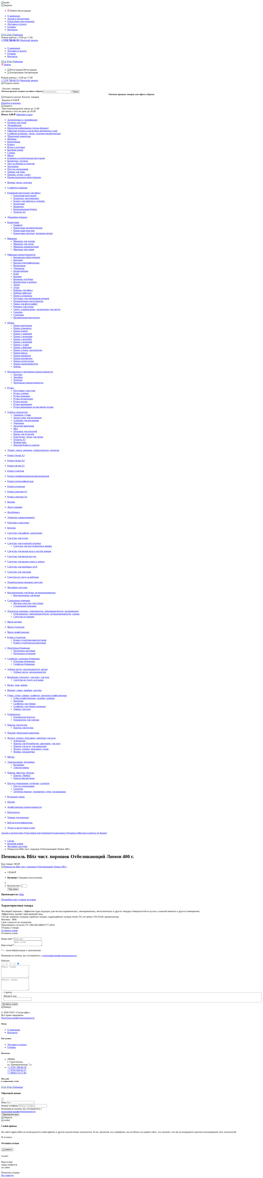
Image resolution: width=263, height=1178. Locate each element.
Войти (14, 10)
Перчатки (18, 701)
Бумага (11, 144)
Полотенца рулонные (24, 653)
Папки (10, 322)
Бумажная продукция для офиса (23, 193)
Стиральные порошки (18, 600)
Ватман (11, 502)
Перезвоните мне (10, 1114)
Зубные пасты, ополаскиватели (29, 672)
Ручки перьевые (21, 396)
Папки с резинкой (22, 342)
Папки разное (20, 331)
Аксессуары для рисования (27, 417)
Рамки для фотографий (25, 304)
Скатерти (18, 789)
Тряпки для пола (22, 709)
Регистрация (24, 10)
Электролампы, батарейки (21, 762)
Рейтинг (5, 960)
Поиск (75, 92)
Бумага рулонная (16, 486)
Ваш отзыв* (7, 945)
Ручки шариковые (22, 404)
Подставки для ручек (24, 390)
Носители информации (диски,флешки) (28, 128)
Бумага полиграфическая (20, 481)
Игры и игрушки (16, 147)
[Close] (2, 1099)
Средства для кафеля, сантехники (24, 533)
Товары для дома (16, 172)
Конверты (18, 206)
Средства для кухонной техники (24, 543)
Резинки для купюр (23, 306)
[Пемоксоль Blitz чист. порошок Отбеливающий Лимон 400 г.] (34, 866)
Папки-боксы (20, 353)
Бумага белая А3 (16, 455)
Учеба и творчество (17, 412)
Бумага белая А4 (16, 460)
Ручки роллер (20, 401)
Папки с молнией (22, 339)
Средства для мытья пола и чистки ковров (29, 551)
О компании (13, 16)
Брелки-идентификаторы (26, 262)
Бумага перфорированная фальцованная (28, 476)
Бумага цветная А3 (17, 491)
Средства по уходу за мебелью (23, 577)
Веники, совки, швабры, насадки (24, 690)
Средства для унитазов (19, 572)
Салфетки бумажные (24, 664)
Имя (3, 1102)
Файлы (17, 366)
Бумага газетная (15, 471)
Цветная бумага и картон (26, 445)
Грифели (17, 225)
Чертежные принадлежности (28, 382)
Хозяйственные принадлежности (24, 807)
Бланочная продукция (24, 195)
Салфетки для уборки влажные (29, 706)
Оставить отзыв (9, 930)
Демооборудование (17, 217)
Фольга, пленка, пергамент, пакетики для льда (31, 738)
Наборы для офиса (23, 290)
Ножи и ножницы (22, 295)
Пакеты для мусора (17, 725)
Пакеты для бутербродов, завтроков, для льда (36, 743)
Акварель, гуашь (22, 415)
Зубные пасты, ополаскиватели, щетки (27, 669)
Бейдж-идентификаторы (20, 822)
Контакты (12, 29)
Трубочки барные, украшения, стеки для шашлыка (39, 791)
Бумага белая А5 (16, 465)
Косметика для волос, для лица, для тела (28, 677)
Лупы (16, 287)
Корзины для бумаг (23, 279)
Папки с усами (21, 344)
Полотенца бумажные (18, 648)
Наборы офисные (22, 293)
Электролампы (21, 767)
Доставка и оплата (16, 24)
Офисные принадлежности (21, 254)
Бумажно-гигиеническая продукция (26, 158)
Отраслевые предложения (20, 21)
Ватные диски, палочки (19, 182)
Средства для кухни (17, 538)
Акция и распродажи (18, 18)
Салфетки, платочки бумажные (23, 658)
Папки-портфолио (22, 358)
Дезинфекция (14, 125)
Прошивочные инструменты (28, 301)
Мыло (10, 155)
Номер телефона (9, 1105)
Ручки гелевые (21, 393)
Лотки (16, 284)
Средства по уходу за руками (28, 680)
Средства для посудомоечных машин (32, 546)
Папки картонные (22, 325)
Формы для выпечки (24, 751)
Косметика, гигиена (17, 161)
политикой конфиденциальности (59, 955)
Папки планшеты (22, 328)
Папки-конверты (22, 355)
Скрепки (18, 312)
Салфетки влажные (17, 187)
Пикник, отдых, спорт (18, 174)
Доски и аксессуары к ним (21, 827)
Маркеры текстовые (23, 249)
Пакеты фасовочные (24, 778)
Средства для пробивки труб (22, 566)
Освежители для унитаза (26, 719)
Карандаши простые (24, 230)
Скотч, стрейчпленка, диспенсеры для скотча (36, 309)
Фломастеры (19, 442)
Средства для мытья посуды (21, 556)
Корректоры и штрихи (25, 282)
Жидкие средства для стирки (28, 603)
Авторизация (30, 72)
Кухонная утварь (16, 796)
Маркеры (12, 238)
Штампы (11, 139)
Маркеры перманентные (26, 246)
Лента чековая (14, 507)
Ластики (17, 374)
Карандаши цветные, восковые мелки (33, 233)
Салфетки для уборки (24, 703)
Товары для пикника (18, 817)
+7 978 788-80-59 (10, 80)
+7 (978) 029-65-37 (16, 1070)
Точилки (17, 380)
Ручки (10, 388)
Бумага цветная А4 (17, 496)
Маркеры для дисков (24, 241)
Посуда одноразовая (17, 169)
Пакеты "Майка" (22, 775)
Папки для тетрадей (23, 434)
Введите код (10, 996)
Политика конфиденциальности (18, 1018)
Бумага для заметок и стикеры (29, 201)
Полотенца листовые (24, 650)
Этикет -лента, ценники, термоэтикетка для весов (33, 450)
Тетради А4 (19, 212)
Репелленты (13, 812)
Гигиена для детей (16, 122)
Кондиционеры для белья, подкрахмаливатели (31, 592)
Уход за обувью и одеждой (21, 163)
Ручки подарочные (23, 398)
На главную (7, 1175)
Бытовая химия (15, 150)
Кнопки (17, 276)
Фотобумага (13, 512)
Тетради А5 (19, 439)
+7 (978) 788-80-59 (16, 1067)
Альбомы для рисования (26, 420)
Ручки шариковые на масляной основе (33, 407)
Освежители (13, 714)
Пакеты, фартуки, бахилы (20, 772)
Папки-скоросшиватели (25, 363)
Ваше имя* (7, 939)
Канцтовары (13, 141)
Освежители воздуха (24, 717)
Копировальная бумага (25, 209)
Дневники (18, 423)
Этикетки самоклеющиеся (21, 517)
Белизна (11, 527)
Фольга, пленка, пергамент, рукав (31, 749)
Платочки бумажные (24, 661)
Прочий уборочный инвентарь (23, 733)
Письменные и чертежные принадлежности (30, 371)
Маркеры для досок (23, 244)
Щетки (10, 757)
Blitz (21, 894)
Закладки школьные (23, 426)
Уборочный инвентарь (19, 136)
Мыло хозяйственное (18, 632)
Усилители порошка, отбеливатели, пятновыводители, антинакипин (43, 611)
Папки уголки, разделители (27, 350)
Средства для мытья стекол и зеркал (26, 561)
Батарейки (18, 764)
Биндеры (18, 260)
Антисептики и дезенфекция (22, 119)
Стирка (11, 152)
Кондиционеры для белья (26, 595)
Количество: (14, 885)
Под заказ (13, 889)
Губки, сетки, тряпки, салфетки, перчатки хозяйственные (37, 695)
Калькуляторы (20, 271)
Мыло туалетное (16, 627)
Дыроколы (18, 268)
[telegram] (17, 34)
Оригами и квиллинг (18, 522)
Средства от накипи (23, 616)
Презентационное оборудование (24, 177)
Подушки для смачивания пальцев (31, 298)
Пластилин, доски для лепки (28, 437)
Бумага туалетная (16, 637)
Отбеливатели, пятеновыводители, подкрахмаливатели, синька (46, 614)
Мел (15, 428)
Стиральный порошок (24, 606)
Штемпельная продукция (26, 317)
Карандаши (13, 222)
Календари (19, 203)
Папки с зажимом (22, 333)
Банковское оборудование (26, 257)
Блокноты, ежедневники (26, 198)
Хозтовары (13, 166)
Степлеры (18, 315)
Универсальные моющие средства (25, 582)
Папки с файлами (22, 347)
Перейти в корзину (11, 103)
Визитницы (19, 265)
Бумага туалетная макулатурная (29, 640)
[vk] (3, 34)
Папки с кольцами (22, 336)
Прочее (11, 802)
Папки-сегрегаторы (23, 361)
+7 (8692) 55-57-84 (16, 1073)
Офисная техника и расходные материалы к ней (32, 130)
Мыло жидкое (14, 621)
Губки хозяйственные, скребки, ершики (34, 698)
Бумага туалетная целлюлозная (29, 642)
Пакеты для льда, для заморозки (30, 746)
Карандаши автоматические (27, 228)
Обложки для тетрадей (25, 431)
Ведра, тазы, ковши (17, 685)
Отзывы (11, 27)
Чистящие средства (17, 587)
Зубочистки (19, 740)
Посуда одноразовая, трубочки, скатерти (28, 783)
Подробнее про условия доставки (18, 899)
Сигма (10, 841)
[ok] (9, 34)
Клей (16, 273)
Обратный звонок (28, 40)
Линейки (18, 377)
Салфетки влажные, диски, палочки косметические (34, 133)
